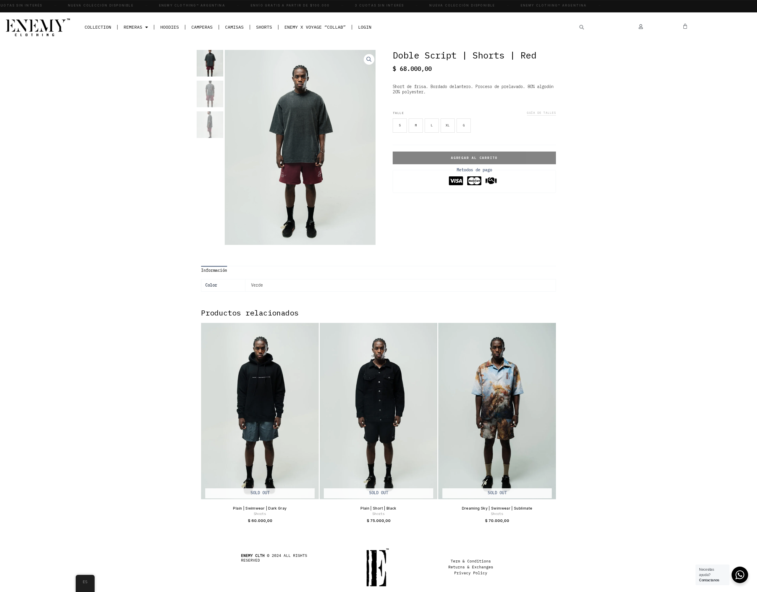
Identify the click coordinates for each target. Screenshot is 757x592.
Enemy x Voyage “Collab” (315, 27)
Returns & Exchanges (470, 567)
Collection (98, 27)
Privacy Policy (470, 572)
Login (364, 27)
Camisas (234, 27)
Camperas (202, 27)
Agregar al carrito (474, 158)
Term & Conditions (471, 561)
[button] (369, 59)
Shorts (264, 27)
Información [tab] (214, 270)
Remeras (133, 27)
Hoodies (169, 27)
